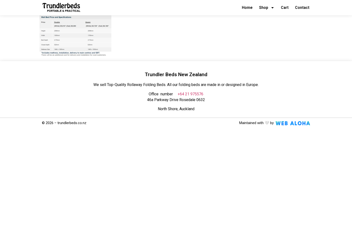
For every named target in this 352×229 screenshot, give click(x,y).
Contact (302, 7)
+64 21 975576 (190, 94)
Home (247, 7)
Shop (263, 7)
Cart (285, 7)
